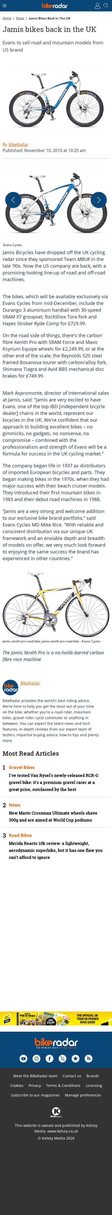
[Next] (99, 200)
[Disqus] (56, 940)
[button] (56, 206)
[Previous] (13, 200)
